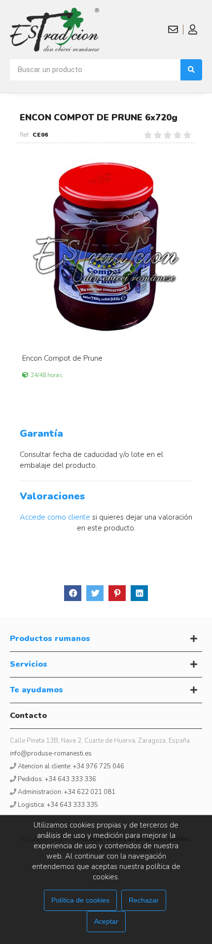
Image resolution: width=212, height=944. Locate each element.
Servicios (28, 664)
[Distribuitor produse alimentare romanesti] (55, 29)
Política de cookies (80, 900)
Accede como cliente (55, 517)
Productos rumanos (50, 638)
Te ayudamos (36, 689)
